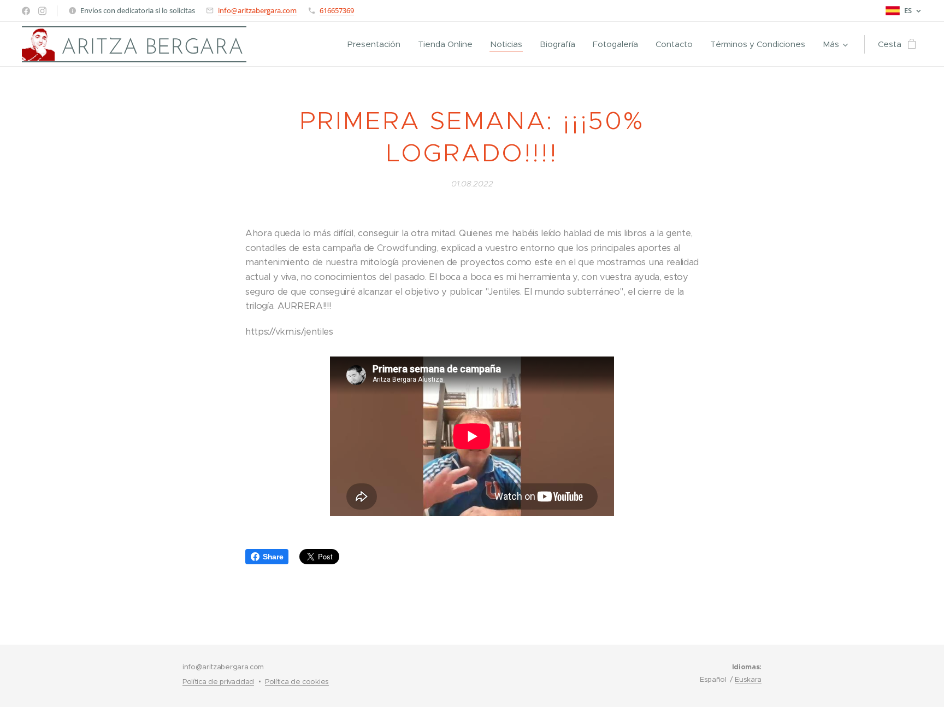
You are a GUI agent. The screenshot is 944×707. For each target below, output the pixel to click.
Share (273, 556)
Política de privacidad (218, 681)
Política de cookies (297, 681)
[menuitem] (377, 44)
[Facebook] (26, 11)
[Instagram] (42, 11)
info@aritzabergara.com (257, 10)
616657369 (337, 10)
